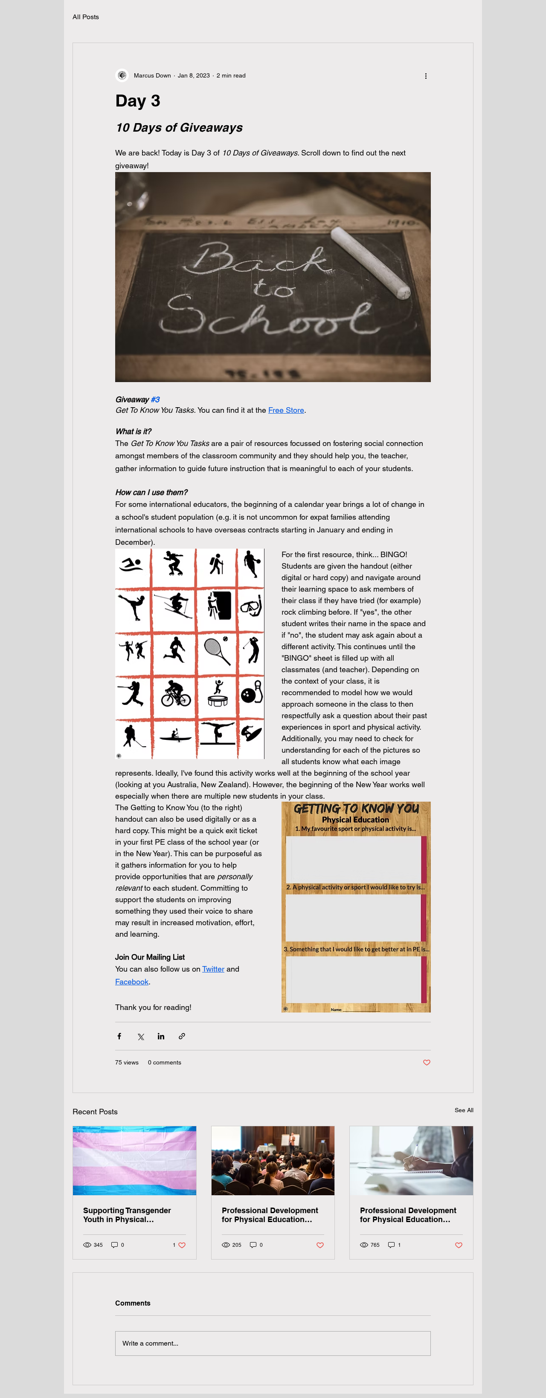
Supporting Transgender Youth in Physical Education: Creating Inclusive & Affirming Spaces (127, 1215)
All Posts (86, 17)
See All (464, 1110)
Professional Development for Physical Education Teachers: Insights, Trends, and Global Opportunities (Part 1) (408, 1215)
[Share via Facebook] (119, 1036)
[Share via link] (182, 1036)
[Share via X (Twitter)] (140, 1036)
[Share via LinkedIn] (161, 1036)
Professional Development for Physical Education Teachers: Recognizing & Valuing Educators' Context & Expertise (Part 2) (271, 1215)
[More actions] (426, 75)
